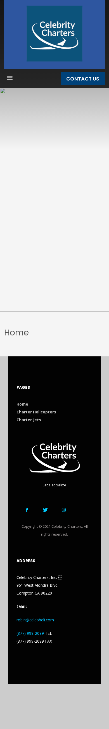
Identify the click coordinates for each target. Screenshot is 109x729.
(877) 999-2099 (30, 633)
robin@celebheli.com (35, 620)
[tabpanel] (54, 200)
